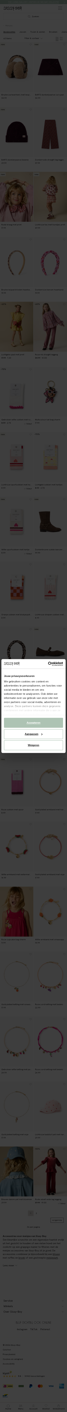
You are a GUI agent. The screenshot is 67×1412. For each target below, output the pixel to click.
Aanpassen (31, 734)
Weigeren (33, 745)
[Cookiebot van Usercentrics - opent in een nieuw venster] (48, 664)
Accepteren (34, 722)
